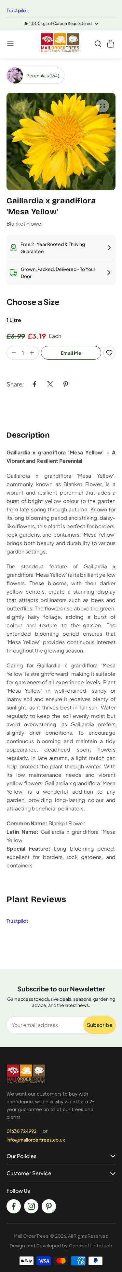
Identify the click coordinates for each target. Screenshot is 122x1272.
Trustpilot (17, 10)
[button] (11, 44)
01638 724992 (21, 1131)
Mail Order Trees (31, 1236)
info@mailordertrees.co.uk (36, 1140)
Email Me (71, 353)
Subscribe (100, 1024)
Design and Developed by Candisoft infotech (61, 1246)
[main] (61, 513)
